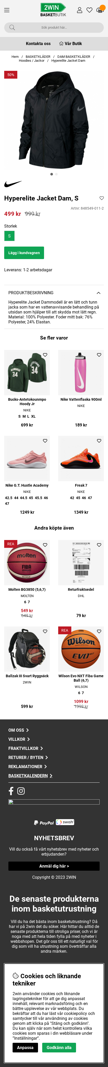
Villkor (16, 739)
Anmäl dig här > (54, 866)
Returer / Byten (25, 757)
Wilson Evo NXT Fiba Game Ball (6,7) (81, 678)
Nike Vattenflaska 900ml (81, 399)
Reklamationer (25, 766)
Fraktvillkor (23, 748)
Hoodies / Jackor (31, 60)
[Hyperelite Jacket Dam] (51, 174)
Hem (15, 57)
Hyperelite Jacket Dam (68, 60)
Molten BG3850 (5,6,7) (27, 589)
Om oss (16, 730)
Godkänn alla (59, 1047)
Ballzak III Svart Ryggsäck (27, 676)
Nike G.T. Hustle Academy (27, 485)
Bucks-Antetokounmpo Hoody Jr (27, 401)
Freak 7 (81, 485)
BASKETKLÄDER (38, 57)
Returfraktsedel (81, 589)
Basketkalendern (28, 775)
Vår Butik (73, 43)
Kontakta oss (38, 43)
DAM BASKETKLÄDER (74, 57)
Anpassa (25, 1047)
